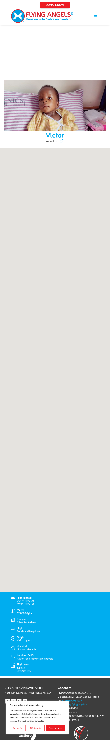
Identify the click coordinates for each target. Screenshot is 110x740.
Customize (17, 728)
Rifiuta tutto (35, 728)
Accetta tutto (55, 728)
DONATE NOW (55, 5)
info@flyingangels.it (76, 704)
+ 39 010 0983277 (72, 700)
